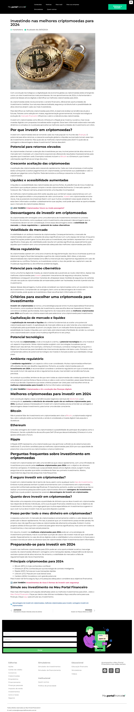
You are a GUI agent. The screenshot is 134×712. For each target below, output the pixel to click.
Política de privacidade (47, 686)
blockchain (74, 399)
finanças (82, 135)
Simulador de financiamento (49, 670)
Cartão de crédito (15, 670)
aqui (26, 597)
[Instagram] (111, 670)
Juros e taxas (13, 695)
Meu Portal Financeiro (19, 594)
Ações (10, 667)
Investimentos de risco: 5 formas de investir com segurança (52, 583)
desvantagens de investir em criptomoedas (28, 603)
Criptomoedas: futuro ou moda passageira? (45, 208)
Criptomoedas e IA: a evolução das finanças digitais (49, 389)
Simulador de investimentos (49, 667)
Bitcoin (64, 156)
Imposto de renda (15, 689)
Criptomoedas (14, 676)
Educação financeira (80, 667)
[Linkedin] (117, 670)
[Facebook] (104, 670)
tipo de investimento (84, 482)
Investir (67, 196)
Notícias (49, 4)
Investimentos (14, 692)
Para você (59, 4)
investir (38, 275)
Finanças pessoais (15, 685)
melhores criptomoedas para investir (58, 603)
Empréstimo (13, 679)
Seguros (11, 698)
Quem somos (52, 9)
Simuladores (38, 9)
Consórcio (12, 673)
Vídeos (74, 674)
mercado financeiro (29, 116)
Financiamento (14, 682)
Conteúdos (38, 4)
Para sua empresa (72, 4)
